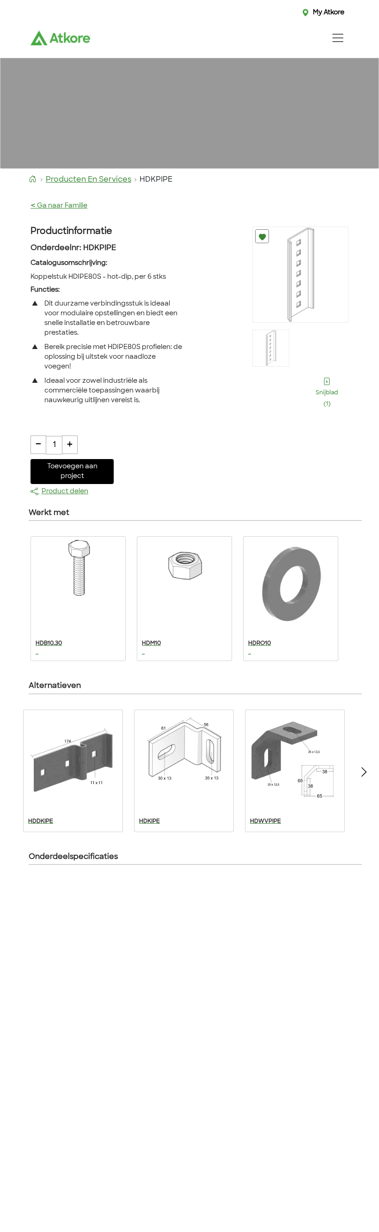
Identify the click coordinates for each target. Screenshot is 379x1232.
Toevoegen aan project (72, 471)
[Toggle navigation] (337, 38)
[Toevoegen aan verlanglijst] (262, 236)
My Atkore (328, 12)
